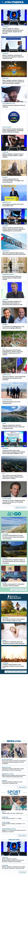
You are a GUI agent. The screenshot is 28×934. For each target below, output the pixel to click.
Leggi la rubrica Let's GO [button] (18, 589)
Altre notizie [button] (22, 787)
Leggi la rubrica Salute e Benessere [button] (16, 671)
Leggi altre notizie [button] (20, 507)
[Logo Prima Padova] (14, 2)
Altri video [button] (23, 872)
